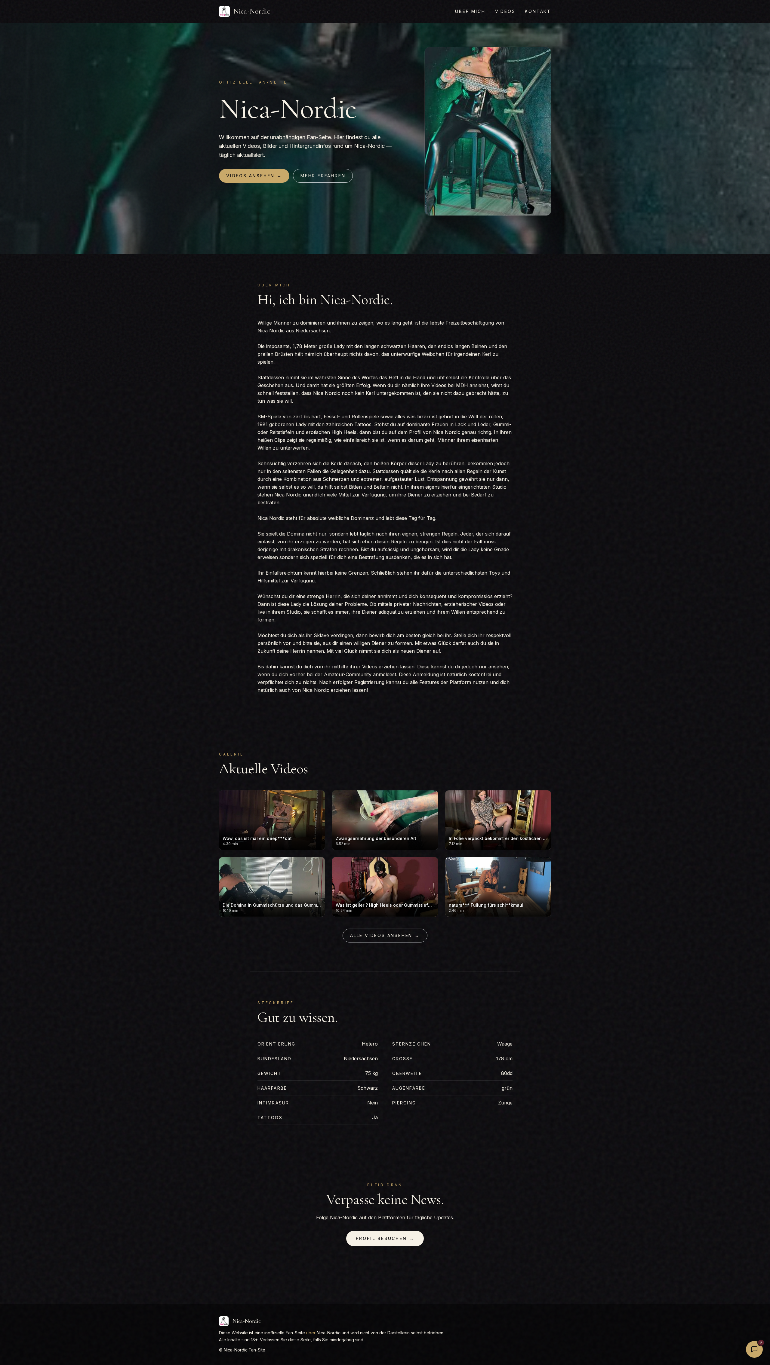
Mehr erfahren (322, 175)
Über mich (470, 11)
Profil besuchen (385, 1238)
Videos (505, 11)
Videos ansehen (254, 175)
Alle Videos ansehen (385, 935)
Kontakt (538, 11)
